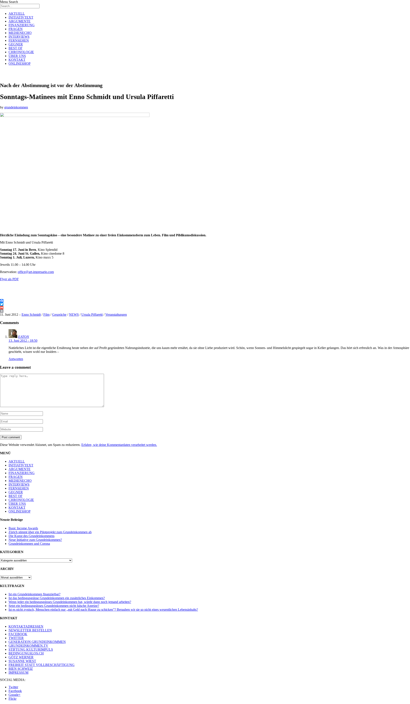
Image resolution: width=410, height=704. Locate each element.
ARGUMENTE (20, 21)
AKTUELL (17, 13)
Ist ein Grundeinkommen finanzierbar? (34, 594)
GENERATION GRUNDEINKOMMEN (37, 642)
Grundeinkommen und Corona (29, 543)
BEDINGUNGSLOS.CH (26, 653)
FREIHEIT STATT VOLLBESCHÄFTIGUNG (42, 665)
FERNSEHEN (19, 40)
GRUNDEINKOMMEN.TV (28, 645)
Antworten (16, 359)
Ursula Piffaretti (92, 314)
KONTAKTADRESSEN (26, 626)
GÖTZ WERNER (21, 657)
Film (46, 314)
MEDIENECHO (20, 33)
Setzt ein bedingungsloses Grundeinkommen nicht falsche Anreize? (54, 606)
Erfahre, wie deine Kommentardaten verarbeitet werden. (119, 445)
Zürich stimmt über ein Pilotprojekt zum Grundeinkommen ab (50, 532)
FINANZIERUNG (22, 25)
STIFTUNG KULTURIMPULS (31, 649)
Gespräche (59, 314)
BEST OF (15, 48)
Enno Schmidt (31, 314)
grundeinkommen (16, 107)
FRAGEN (16, 29)
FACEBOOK (18, 634)
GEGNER (16, 44)
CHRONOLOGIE (21, 52)
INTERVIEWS (19, 36)
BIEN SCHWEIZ (21, 668)
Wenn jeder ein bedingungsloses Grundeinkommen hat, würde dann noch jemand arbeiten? (70, 602)
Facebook (15, 691)
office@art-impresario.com (36, 272)
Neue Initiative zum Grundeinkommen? (35, 540)
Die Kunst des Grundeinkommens (31, 536)
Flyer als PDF (9, 279)
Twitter (13, 687)
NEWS (74, 314)
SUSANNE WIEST (22, 661)
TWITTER (16, 638)
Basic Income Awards (23, 528)
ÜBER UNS (17, 56)
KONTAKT (17, 59)
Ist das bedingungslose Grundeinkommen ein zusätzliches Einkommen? (57, 598)
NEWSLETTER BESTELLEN (30, 630)
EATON (23, 337)
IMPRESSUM (18, 672)
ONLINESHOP (20, 63)
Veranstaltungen (116, 314)
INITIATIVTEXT (21, 17)
